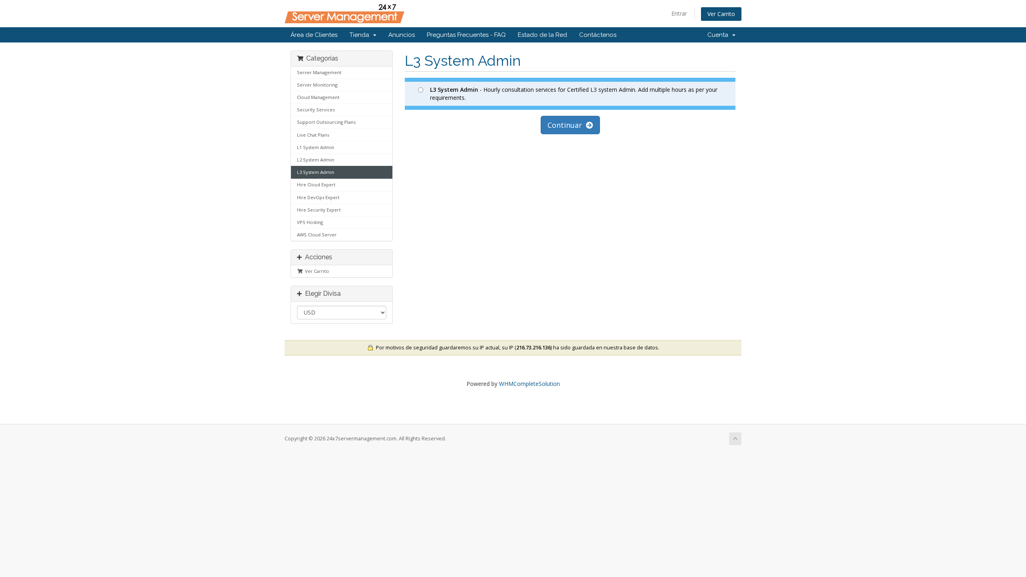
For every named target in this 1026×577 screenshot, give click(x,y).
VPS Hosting (310, 222)
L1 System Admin (315, 147)
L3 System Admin (315, 172)
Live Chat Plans (313, 135)
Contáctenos (597, 34)
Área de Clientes (314, 34)
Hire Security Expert (319, 210)
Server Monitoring (317, 85)
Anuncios (401, 34)
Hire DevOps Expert (318, 197)
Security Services (316, 110)
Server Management (319, 72)
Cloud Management (318, 97)
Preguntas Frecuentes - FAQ (466, 34)
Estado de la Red (542, 34)
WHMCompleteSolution (529, 383)
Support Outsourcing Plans (326, 122)
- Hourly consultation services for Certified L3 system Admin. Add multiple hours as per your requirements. (573, 93)
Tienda (360, 34)
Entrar (679, 13)
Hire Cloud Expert (316, 185)
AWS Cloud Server (317, 235)
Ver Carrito (721, 14)
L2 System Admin (315, 160)
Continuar (566, 125)
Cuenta (719, 34)
